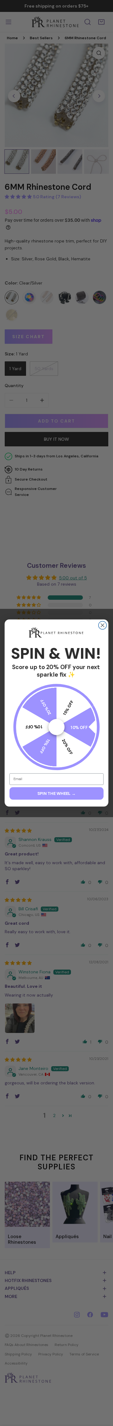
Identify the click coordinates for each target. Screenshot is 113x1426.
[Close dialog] (103, 625)
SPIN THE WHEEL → (56, 793)
